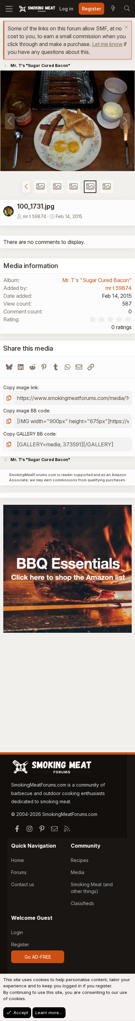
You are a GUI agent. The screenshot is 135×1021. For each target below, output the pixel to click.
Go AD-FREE (38, 957)
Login (17, 932)
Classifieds (82, 903)
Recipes (79, 860)
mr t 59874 (34, 216)
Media (77, 872)
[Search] (127, 8)
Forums (19, 872)
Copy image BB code (26, 410)
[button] (26, 187)
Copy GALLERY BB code (29, 434)
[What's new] (113, 8)
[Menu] (9, 8)
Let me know (107, 44)
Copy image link (20, 387)
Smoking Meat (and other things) (92, 888)
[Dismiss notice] (125, 27)
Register (20, 944)
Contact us (22, 884)
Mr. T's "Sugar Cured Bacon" (97, 280)
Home (17, 860)
